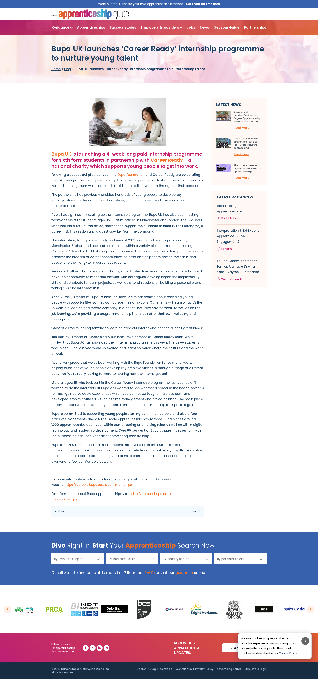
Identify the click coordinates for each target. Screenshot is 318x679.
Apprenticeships (91, 27)
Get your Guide (226, 27)
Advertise (165, 669)
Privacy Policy (204, 669)
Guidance (60, 27)
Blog (67, 69)
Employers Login (256, 669)
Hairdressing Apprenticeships (229, 212)
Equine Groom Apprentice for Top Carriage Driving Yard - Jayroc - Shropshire (238, 270)
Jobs (191, 27)
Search (141, 669)
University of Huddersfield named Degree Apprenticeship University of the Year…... (248, 116)
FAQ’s (150, 572)
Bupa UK (61, 154)
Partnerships (255, 27)
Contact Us (184, 669)
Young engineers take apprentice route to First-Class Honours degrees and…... (246, 143)
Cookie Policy (288, 653)
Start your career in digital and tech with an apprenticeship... (248, 168)
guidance (184, 572)
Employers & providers (160, 27)
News (204, 27)
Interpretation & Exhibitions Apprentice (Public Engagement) (238, 239)
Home (56, 69)
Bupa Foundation (130, 175)
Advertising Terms (229, 669)
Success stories (123, 27)
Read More (241, 128)
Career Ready (167, 160)
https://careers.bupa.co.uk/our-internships (98, 485)
